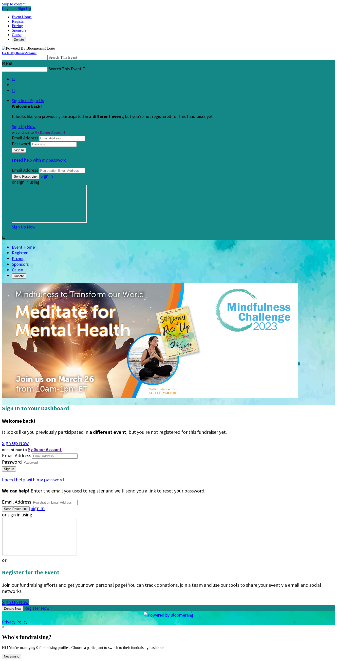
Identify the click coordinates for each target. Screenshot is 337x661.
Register (18, 21)
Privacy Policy (14, 622)
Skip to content (13, 4)
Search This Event (63, 57)
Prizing (17, 26)
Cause (16, 35)
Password (21, 144)
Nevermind (11, 656)
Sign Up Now (24, 126)
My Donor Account (50, 132)
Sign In (46, 176)
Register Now (37, 608)
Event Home (22, 17)
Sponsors (19, 30)
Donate (19, 39)
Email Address (25, 138)
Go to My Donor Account (19, 53)
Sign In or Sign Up (28, 100)
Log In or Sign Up (16, 8)
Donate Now (12, 608)
